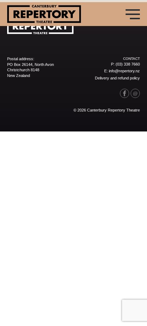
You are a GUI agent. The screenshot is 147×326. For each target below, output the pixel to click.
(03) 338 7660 (128, 64)
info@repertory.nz (124, 71)
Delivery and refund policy (117, 78)
